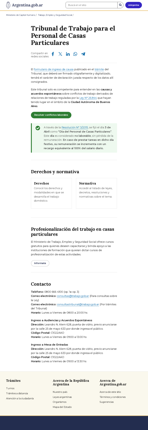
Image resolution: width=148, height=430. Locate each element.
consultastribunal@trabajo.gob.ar (78, 304)
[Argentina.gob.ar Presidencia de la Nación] (24, 5)
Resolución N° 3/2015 (75, 127)
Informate (40, 263)
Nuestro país (60, 392)
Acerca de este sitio (110, 392)
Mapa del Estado (62, 407)
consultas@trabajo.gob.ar (73, 296)
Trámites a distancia (17, 393)
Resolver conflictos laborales (51, 115)
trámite (99, 69)
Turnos (10, 388)
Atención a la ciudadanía (20, 398)
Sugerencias (107, 402)
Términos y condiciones (113, 397)
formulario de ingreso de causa (54, 69)
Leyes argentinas (62, 397)
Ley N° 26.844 (88, 97)
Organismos (59, 402)
